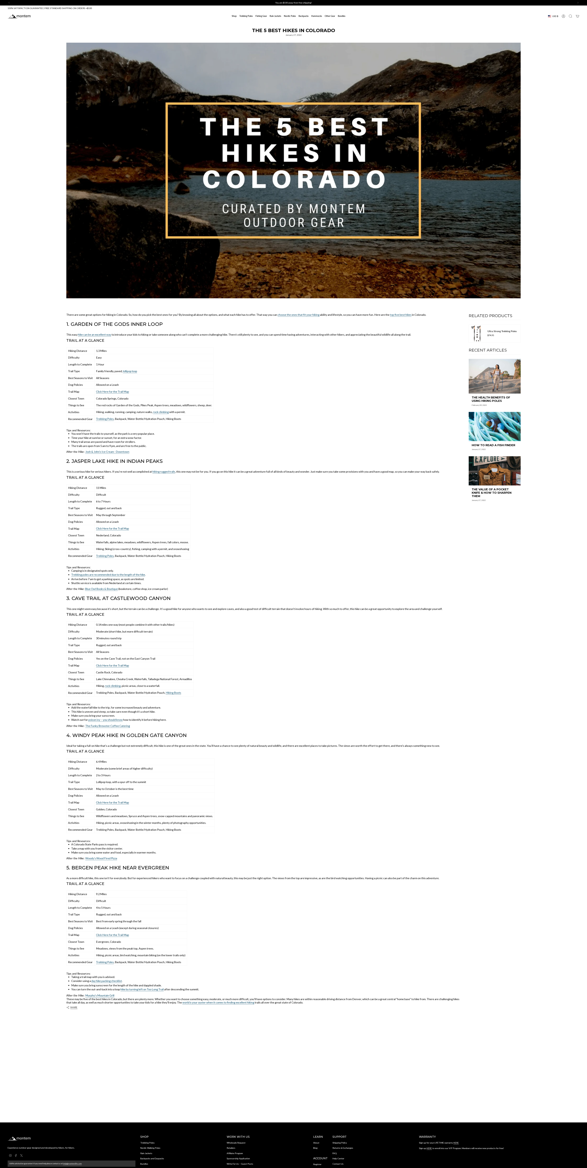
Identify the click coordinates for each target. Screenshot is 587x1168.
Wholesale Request (236, 1142)
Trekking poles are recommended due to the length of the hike (108, 574)
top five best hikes (401, 314)
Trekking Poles (105, 418)
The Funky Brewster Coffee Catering (107, 725)
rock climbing (161, 412)
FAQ (334, 1153)
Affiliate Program (235, 1153)
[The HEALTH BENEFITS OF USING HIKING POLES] (495, 376)
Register (317, 1164)
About (316, 1142)
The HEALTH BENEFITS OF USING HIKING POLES (491, 399)
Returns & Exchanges (342, 1148)
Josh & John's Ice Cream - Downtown (107, 451)
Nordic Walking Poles (150, 1148)
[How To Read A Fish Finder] (495, 426)
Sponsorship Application (238, 1158)
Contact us (286, 2)
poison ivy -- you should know (105, 719)
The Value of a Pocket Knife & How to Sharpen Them (491, 493)
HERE (456, 1142)
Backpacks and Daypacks (152, 1158)
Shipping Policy (339, 1142)
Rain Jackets (146, 1153)
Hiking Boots (173, 692)
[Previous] (9, 2)
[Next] (578, 2)
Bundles (144, 1163)
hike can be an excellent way (94, 334)
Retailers (231, 1148)
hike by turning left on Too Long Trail (142, 989)
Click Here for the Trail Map (112, 391)
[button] (246, 16)
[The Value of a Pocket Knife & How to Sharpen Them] (495, 470)
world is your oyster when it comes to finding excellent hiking (218, 1002)
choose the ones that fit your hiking (298, 314)
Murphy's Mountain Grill (99, 995)
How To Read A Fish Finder (493, 445)
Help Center (338, 1158)
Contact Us (337, 1163)
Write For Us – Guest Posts (240, 1163)
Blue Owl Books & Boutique (101, 588)
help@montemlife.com (72, 1163)
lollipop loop (130, 371)
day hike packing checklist (106, 981)
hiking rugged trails (163, 471)
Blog (315, 1148)
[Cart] (577, 16)
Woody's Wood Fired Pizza (101, 858)
